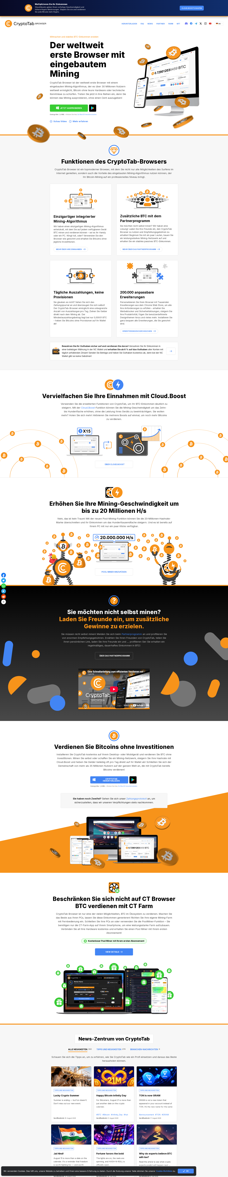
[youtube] (210, 24)
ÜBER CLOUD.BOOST (115, 464)
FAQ (142, 24)
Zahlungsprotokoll (136, 798)
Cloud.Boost (88, 407)
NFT (178, 24)
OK (187, 1171)
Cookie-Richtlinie (164, 1171)
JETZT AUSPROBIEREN (71, 108)
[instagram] (205, 23)
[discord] (186, 23)
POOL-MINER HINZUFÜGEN (114, 572)
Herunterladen (129, 24)
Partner (160, 24)
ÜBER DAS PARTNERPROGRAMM (114, 656)
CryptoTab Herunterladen (111, 780)
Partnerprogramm (132, 634)
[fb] (191, 23)
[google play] (92, 108)
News (150, 24)
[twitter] (201, 23)
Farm (170, 24)
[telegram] (196, 24)
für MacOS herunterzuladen (87, 114)
